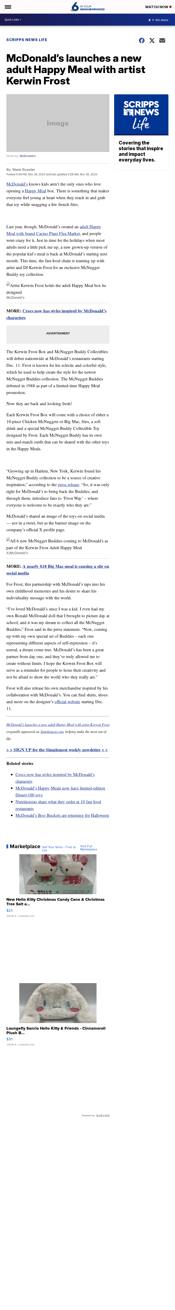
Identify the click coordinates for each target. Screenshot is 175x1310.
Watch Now (157, 7)
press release (68, 484)
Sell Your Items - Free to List (59, 849)
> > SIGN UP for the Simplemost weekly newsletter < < (57, 750)
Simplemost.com (51, 731)
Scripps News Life (26, 39)
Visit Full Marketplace (88, 848)
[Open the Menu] (7, 7)
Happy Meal (35, 190)
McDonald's (28, 156)
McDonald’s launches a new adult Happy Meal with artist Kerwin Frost (57, 724)
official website (67, 701)
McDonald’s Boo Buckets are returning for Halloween (62, 815)
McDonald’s (17, 184)
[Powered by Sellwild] (102, 1115)
